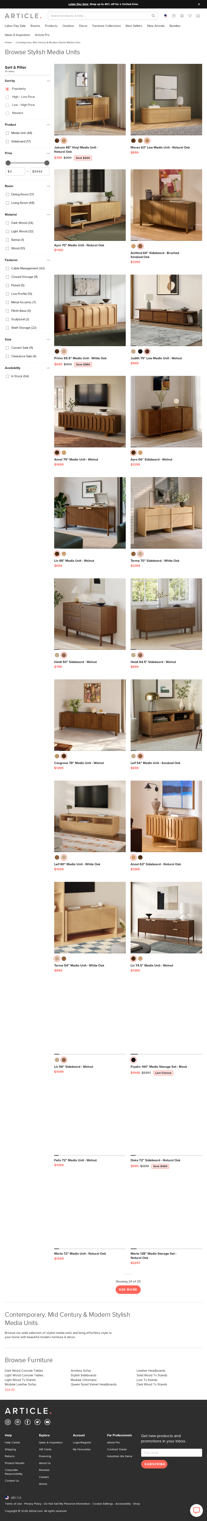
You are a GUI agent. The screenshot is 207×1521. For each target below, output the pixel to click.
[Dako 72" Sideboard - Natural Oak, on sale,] (166, 1120)
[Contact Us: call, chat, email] (173, 15)
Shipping (10, 1449)
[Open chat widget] (196, 1510)
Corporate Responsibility (13, 1472)
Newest (17, 113)
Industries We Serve (119, 1456)
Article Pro (113, 1442)
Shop (136, 1503)
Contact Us (12, 1480)
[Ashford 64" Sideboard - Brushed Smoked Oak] (166, 205)
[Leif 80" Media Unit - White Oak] (90, 816)
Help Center (12, 1442)
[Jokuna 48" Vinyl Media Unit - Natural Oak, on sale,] (90, 99)
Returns (10, 1456)
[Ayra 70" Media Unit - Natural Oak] (90, 205)
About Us (45, 1463)
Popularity (19, 88)
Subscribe (155, 1464)
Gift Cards (45, 1449)
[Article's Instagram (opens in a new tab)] (8, 1423)
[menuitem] (15, 26)
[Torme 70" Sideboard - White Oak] (166, 513)
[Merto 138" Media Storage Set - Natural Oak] (166, 1213)
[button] (173, 15)
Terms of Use (13, 1503)
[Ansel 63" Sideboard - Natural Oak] (166, 816)
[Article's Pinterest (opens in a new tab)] (18, 1423)
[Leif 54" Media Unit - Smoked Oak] (166, 715)
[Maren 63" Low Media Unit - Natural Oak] (166, 99)
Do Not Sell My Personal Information (67, 1503)
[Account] (182, 15)
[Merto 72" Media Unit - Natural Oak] (90, 1213)
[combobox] (166, 16)
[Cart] (198, 16)
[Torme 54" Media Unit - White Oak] (90, 917)
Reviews (44, 1470)
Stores (43, 1484)
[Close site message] (199, 4)
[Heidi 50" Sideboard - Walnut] (90, 614)
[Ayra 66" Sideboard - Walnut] (166, 411)
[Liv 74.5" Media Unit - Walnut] (166, 917)
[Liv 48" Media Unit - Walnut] (90, 513)
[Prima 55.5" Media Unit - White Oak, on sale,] (90, 310)
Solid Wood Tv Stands (152, 1375)
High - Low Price (23, 96)
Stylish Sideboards (83, 1375)
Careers (44, 1477)
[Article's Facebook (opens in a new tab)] (28, 1423)
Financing (45, 1456)
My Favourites (82, 1449)
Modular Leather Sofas (20, 1384)
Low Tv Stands (147, 1380)
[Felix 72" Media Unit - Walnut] (90, 1120)
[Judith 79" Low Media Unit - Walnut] (166, 310)
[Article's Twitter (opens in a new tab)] (37, 1423)
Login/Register (82, 1442)
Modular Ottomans (84, 1380)
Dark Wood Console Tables (24, 1370)
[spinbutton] (15, 172)
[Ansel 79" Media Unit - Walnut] (90, 411)
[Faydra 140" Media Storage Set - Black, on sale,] (166, 1019)
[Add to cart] (122, 142)
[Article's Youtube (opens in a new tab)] (47, 1423)
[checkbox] (27, 133)
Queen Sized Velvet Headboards (94, 1384)
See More (128, 1289)
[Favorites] (190, 16)
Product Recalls (14, 1463)
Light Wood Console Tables (24, 1375)
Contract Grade (117, 1449)
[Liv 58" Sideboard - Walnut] (90, 1019)
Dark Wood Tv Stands (152, 1384)
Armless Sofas (81, 1370)
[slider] (8, 162)
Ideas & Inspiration (51, 1442)
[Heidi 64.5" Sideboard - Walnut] (166, 614)
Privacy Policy (32, 1503)
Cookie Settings (103, 1503)
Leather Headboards (151, 1370)
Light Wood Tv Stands (20, 1380)
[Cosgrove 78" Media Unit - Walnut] (90, 715)
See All (10, 1389)
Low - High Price (23, 104)
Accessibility (123, 1503)
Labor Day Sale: (79, 4)
